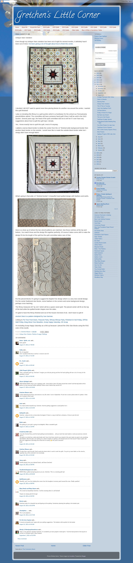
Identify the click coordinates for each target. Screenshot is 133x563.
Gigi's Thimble (98, 236)
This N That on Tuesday (103, 106)
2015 (97, 164)
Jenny (21, 460)
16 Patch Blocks (101, 110)
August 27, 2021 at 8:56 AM (27, 376)
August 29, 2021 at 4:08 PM (27, 483)
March (99, 145)
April (99, 143)
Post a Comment (22, 538)
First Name (98, 58)
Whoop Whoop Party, (57, 320)
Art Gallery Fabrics (99, 217)
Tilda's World (98, 267)
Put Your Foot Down (30, 320)
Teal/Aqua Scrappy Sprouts (104, 119)
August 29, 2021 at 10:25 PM (27, 505)
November (101, 88)
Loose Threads (100, 188)
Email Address (99, 53)
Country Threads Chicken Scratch (105, 177)
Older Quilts (75, 30)
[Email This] (41, 332)
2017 (97, 159)
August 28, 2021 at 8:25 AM (27, 444)
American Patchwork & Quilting (103, 215)
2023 (97, 80)
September (101, 93)
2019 (97, 155)
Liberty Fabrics (98, 244)
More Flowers (100, 132)
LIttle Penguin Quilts (25, 370)
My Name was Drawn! (103, 115)
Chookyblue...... (24, 510)
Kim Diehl (97, 240)
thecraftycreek (100, 183)
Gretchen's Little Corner (58, 16)
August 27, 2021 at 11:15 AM (27, 398)
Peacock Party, (43, 320)
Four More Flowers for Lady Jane (106, 125)
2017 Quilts (27, 30)
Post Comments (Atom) (29, 549)
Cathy (21, 350)
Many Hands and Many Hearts (28, 488)
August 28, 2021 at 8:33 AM (27, 455)
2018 (97, 157)
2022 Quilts (84, 27)
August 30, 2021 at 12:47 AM (27, 515)
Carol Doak (97, 223)
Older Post (86, 546)
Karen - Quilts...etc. (25, 340)
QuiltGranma (23, 479)
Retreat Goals (99, 205)
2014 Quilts (56, 30)
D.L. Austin (23, 361)
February (100, 148)
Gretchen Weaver (24, 392)
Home (17, 27)
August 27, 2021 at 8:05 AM (27, 365)
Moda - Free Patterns (100, 248)
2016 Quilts (37, 30)
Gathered (97, 232)
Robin (21, 422)
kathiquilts (22, 413)
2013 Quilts (65, 30)
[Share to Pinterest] (48, 332)
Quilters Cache (98, 257)
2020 (97, 153)
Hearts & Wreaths (102, 99)
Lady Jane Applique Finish (104, 108)
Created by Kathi (24, 431)
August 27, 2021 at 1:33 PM (27, 417)
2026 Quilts (46, 27)
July (99, 137)
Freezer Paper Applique (101, 36)
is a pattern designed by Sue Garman (34, 316)
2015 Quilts (46, 30)
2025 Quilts (55, 27)
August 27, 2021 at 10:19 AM (27, 387)
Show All (116, 208)
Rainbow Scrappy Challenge (39, 334)
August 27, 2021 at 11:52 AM (27, 408)
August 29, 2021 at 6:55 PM (27, 496)
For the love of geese (25, 520)
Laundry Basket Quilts (100, 242)
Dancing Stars (101, 101)
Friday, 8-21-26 (100, 179)
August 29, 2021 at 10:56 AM (27, 474)
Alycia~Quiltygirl (24, 381)
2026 (97, 73)
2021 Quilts (93, 27)
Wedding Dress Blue (100, 271)
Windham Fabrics (99, 275)
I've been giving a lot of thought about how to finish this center (50, 44)
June (99, 139)
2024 (97, 77)
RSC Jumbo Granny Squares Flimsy (106, 129)
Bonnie (22, 501)
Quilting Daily (98, 259)
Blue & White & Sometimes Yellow (92, 30)
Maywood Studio (99, 247)
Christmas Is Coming (101, 190)
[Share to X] (44, 332)
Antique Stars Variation (26, 334)
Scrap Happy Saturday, (52, 322)
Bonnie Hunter (98, 221)
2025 (97, 75)
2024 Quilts (65, 27)
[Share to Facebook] (46, 332)
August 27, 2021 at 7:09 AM (27, 345)
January (100, 150)
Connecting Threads (100, 225)
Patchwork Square (99, 251)
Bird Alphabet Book (101, 184)
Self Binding (98, 40)
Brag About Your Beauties (33, 322)
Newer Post (19, 546)
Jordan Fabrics (98, 238)
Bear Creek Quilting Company (102, 219)
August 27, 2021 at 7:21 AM (27, 356)
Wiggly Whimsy (99, 273)
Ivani (21, 403)
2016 (97, 161)
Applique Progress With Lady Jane (106, 134)
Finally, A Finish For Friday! (104, 112)
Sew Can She (98, 265)
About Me (24, 27)
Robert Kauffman (99, 263)
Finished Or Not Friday (73, 320)
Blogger (84, 556)
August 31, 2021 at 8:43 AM (27, 524)
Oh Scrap (64, 322)
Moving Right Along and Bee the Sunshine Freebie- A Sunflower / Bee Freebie (105, 198)
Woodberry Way (99, 277)
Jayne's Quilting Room (102, 204)
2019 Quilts (112, 27)
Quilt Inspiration (99, 253)
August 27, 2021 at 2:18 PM (27, 426)
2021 (97, 84)
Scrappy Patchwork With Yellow (105, 97)
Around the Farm (35, 27)
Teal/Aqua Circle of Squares (104, 127)
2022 (97, 82)
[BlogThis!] (43, 332)
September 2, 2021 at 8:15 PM (28, 535)
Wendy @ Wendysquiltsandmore (29, 529)
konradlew (71, 556)
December (101, 86)
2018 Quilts (18, 30)
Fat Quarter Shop (99, 230)
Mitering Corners (99, 38)
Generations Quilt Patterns (101, 234)
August (100, 95)
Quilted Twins (98, 255)
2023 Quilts (74, 27)
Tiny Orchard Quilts (100, 269)
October (100, 90)
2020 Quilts (103, 27)
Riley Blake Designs (100, 261)
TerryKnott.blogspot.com (26, 469)
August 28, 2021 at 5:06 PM (27, 464)
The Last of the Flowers (103, 117)
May (99, 141)
